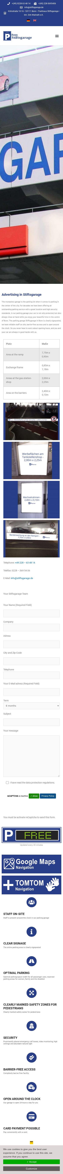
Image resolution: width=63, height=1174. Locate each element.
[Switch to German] (28, 20)
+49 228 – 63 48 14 (25, 562)
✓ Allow (34, 796)
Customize (31, 1168)
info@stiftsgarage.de (22, 578)
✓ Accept (31, 1161)
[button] (57, 36)
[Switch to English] (35, 20)
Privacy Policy (47, 796)
